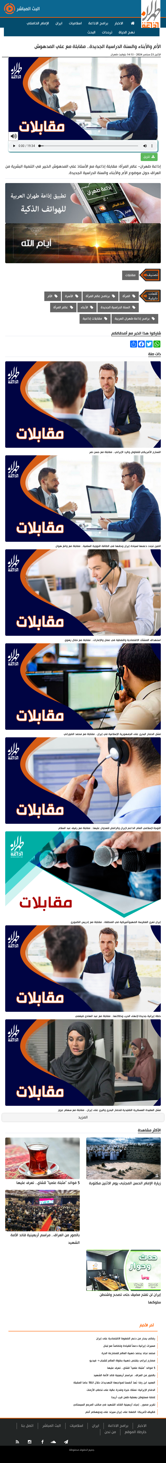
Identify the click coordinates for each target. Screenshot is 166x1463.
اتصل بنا (27, 1425)
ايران (59, 23)
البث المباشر (51, 1425)
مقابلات (130, 275)
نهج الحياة (127, 32)
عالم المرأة (60, 307)
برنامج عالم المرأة (98, 296)
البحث (92, 32)
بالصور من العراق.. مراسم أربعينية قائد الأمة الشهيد (45, 1239)
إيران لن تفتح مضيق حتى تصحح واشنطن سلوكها (130, 1298)
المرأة (126, 296)
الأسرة (69, 296)
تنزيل (147, 157)
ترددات (107, 32)
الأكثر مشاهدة (121, 1325)
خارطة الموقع (136, 1432)
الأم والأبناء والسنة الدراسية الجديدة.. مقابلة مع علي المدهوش (98, 46)
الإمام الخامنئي (38, 23)
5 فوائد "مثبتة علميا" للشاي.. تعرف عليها (48, 1183)
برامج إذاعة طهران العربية (132, 318)
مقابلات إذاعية (92, 318)
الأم (50, 296)
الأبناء (84, 307)
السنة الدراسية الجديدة (115, 307)
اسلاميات (75, 23)
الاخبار (119, 23)
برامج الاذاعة (98, 23)
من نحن (110, 1432)
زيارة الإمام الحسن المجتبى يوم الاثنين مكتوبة (125, 1183)
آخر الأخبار (146, 1325)
